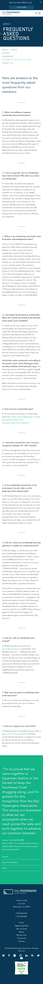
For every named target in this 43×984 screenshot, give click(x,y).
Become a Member (10, 862)
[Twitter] (38, 955)
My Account (21, 935)
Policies (21, 941)
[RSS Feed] (32, 955)
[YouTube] (21, 958)
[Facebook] (9, 955)
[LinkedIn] (26, 955)
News (4, 868)
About (21, 932)
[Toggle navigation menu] (39, 13)
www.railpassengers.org (12, 649)
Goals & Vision (9, 50)
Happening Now (21, 926)
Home (21, 922)
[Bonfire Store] (3, 955)
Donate (5, 857)
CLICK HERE (21, 7)
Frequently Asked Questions (16, 60)
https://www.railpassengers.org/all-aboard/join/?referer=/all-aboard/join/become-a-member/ (21, 420)
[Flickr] (14, 955)
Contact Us (7, 63)
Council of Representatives (16, 734)
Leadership (7, 56)
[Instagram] (20, 955)
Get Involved (21, 929)
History (6, 53)
